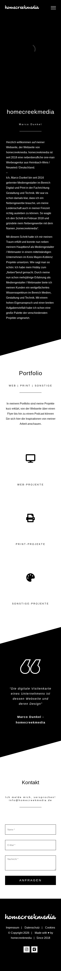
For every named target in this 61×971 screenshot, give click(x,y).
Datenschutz (32, 927)
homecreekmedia (21, 937)
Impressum (12, 927)
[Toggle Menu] (53, 7)
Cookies (50, 927)
